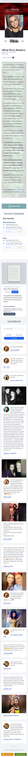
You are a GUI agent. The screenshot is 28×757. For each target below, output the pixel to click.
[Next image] (25, 618)
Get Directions (8, 231)
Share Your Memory (9, 314)
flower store (21, 192)
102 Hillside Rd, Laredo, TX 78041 (14, 244)
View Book (7, 292)
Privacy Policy (10, 750)
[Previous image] (3, 618)
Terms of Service (18, 750)
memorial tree (20, 189)
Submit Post (14, 338)
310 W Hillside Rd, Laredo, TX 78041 (14, 229)
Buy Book (15, 292)
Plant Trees (19, 231)
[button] (14, 396)
